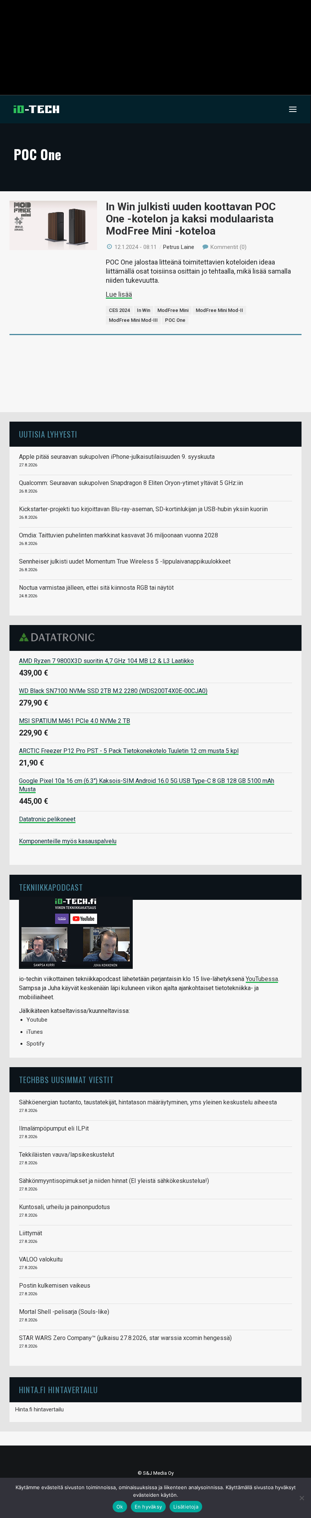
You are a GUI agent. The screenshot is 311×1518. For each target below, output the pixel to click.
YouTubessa (262, 979)
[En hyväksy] (301, 1498)
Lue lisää (119, 294)
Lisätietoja (185, 1507)
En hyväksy (148, 1507)
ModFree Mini (172, 310)
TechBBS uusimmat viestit (66, 1079)
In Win (143, 310)
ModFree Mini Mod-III (133, 320)
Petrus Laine (178, 247)
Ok (119, 1507)
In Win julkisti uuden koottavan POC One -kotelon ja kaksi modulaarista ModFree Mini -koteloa (191, 218)
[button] (292, 109)
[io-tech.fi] (36, 109)
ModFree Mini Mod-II (219, 310)
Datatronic (59, 637)
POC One (175, 320)
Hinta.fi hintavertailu (39, 1409)
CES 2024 (119, 310)
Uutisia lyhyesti (48, 434)
